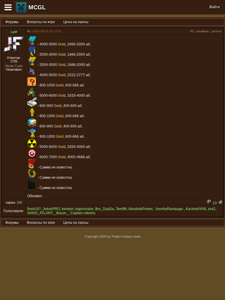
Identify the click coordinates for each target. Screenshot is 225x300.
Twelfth (121, 209)
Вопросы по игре (41, 22)
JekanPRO (51, 209)
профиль (203, 31)
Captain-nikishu (83, 213)
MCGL (37, 7)
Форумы (12, 22)
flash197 (34, 209)
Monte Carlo (14, 66)
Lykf (14, 31)
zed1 (212, 209)
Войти (214, 7)
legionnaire (84, 209)
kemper (68, 209)
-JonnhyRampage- (169, 209)
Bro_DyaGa (104, 209)
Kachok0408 (196, 209)
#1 (29, 31)
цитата (216, 31)
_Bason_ (61, 213)
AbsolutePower (140, 209)
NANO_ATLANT (39, 213)
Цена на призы (75, 22)
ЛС (192, 31)
